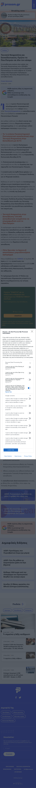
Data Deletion (8, 456)
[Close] (32, 332)
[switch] (29, 367)
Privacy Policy (28, 456)
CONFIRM (11, 450)
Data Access (18, 456)
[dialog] (18, 394)
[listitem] (18, 363)
